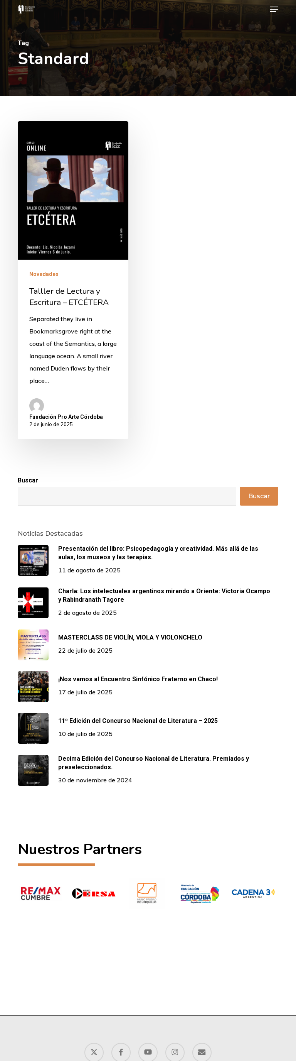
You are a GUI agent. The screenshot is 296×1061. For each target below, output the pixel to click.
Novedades (44, 274)
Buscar (28, 480)
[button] (274, 9)
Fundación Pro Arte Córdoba (66, 417)
